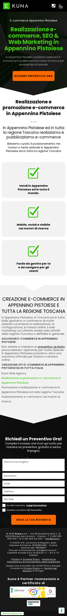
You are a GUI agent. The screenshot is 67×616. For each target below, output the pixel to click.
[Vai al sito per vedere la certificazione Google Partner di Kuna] (50, 592)
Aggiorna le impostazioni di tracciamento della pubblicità (33, 560)
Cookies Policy (31, 559)
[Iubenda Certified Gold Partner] (16, 592)
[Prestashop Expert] (33, 603)
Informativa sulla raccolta (12, 613)
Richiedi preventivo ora (33, 76)
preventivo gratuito (51, 347)
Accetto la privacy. (27, 505)
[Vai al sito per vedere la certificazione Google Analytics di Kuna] (33, 592)
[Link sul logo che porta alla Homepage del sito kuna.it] (15, 5)
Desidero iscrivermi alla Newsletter (24, 510)
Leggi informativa (36, 505)
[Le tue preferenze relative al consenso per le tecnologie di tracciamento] (62, 611)
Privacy (15, 559)
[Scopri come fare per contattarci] (53, 5)
